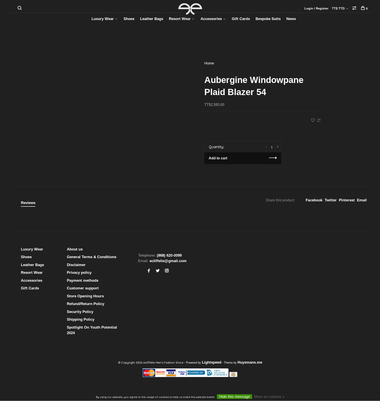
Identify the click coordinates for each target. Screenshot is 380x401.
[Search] (20, 8)
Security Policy (80, 312)
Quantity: (216, 147)
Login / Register (316, 8)
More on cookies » (269, 397)
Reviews (28, 203)
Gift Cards (241, 19)
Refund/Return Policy (85, 304)
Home (209, 63)
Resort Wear (180, 19)
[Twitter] (158, 271)
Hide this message (234, 397)
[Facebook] (149, 271)
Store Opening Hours (85, 296)
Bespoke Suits (268, 19)
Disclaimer (76, 265)
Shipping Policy (80, 319)
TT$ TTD (338, 8)
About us (75, 249)
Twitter (331, 200)
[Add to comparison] (319, 121)
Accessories (211, 19)
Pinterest (347, 200)
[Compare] (354, 8)
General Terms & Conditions (91, 257)
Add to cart (218, 158)
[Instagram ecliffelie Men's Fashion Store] (167, 271)
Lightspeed (211, 362)
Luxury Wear (102, 19)
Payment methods (82, 280)
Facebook (314, 200)
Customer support (83, 288)
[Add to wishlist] (313, 121)
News (291, 19)
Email (362, 200)
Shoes (129, 19)
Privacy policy (79, 272)
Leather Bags (151, 19)
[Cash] (233, 376)
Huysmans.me (250, 362)
